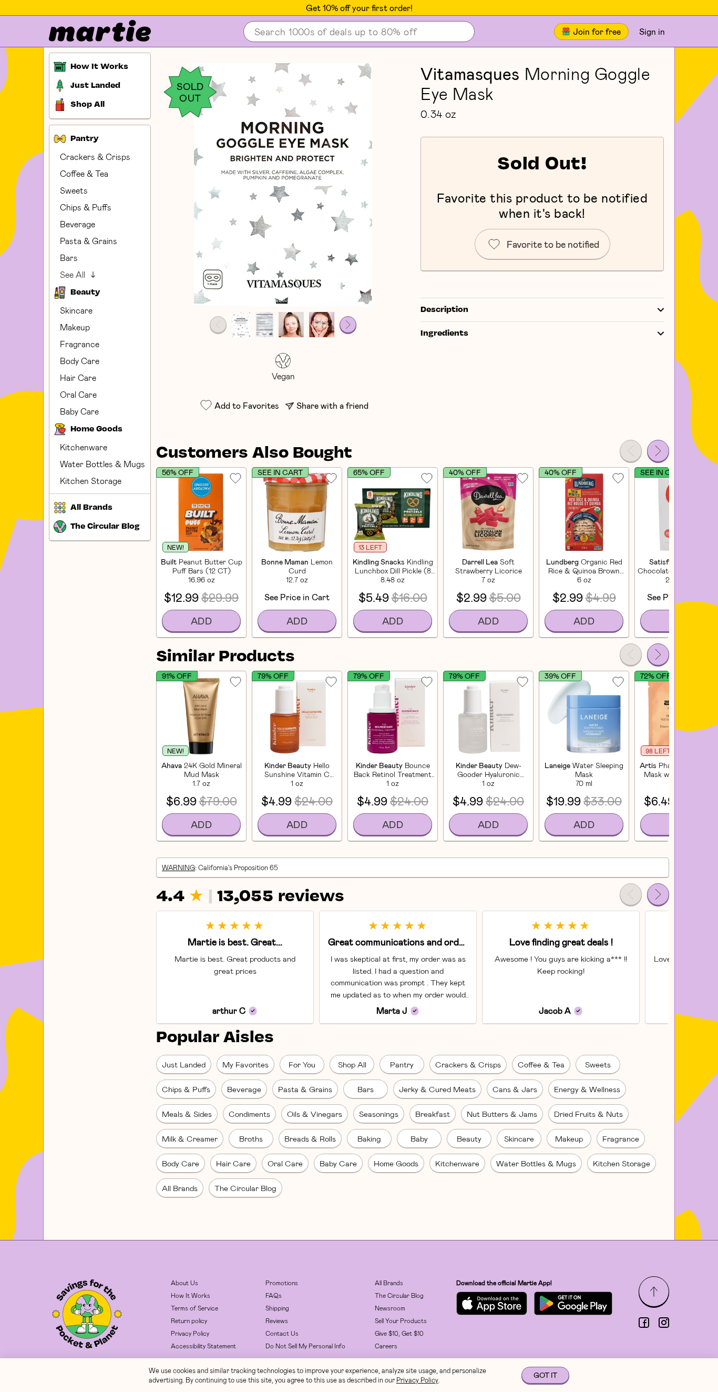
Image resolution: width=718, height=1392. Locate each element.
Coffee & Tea (84, 173)
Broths (251, 1138)
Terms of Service (194, 1308)
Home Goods (396, 1163)
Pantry (402, 1064)
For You (302, 1064)
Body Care (79, 361)
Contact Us (282, 1333)
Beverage (77, 224)
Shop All (352, 1064)
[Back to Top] (654, 1291)
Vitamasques (470, 73)
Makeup (75, 327)
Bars (69, 258)
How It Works (190, 1295)
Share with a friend (332, 405)
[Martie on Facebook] (644, 1322)
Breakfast (432, 1113)
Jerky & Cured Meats (437, 1089)
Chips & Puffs (85, 207)
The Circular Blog (245, 1188)
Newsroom (390, 1308)
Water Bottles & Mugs (102, 464)
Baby (419, 1138)
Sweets (74, 190)
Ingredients (444, 333)
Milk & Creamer (190, 1138)
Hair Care (78, 377)
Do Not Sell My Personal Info (305, 1345)
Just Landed (184, 1064)
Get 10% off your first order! (359, 8)
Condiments (249, 1113)
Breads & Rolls (310, 1138)
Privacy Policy (190, 1333)
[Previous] (631, 451)
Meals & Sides (187, 1113)
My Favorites (245, 1064)
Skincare (76, 310)
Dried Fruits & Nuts (588, 1113)
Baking (369, 1138)
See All (72, 274)
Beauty (469, 1138)
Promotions (281, 1282)
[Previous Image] (218, 324)
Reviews (276, 1320)
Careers (386, 1345)
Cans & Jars (515, 1089)
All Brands (180, 1188)
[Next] (658, 451)
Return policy (189, 1320)
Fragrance (79, 344)
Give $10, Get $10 (399, 1333)
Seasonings (378, 1113)
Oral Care (78, 394)
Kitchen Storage (90, 481)
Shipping (277, 1308)
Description (444, 310)
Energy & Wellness (587, 1089)
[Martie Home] (91, 31)
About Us (184, 1282)
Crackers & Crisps (95, 157)
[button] (283, 185)
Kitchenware (83, 447)
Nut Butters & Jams (502, 1113)
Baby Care (79, 411)
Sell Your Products (401, 1320)
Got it (545, 1374)
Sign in (652, 31)
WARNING (178, 867)
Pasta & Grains (88, 241)
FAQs (273, 1295)
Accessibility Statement (203, 1345)
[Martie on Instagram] (664, 1322)
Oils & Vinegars (314, 1113)
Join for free (597, 31)
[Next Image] (348, 324)
